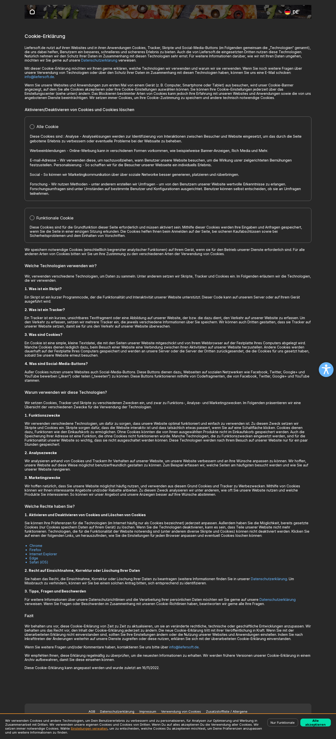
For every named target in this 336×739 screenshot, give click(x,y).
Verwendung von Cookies (181, 711)
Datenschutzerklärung (99, 60)
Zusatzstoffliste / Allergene (226, 711)
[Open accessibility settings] (326, 369)
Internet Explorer (43, 554)
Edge (34, 558)
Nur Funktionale (283, 722)
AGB (92, 711)
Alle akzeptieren (315, 722)
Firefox (35, 550)
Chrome (36, 545)
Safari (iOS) (39, 562)
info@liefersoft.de (39, 77)
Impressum (147, 711)
